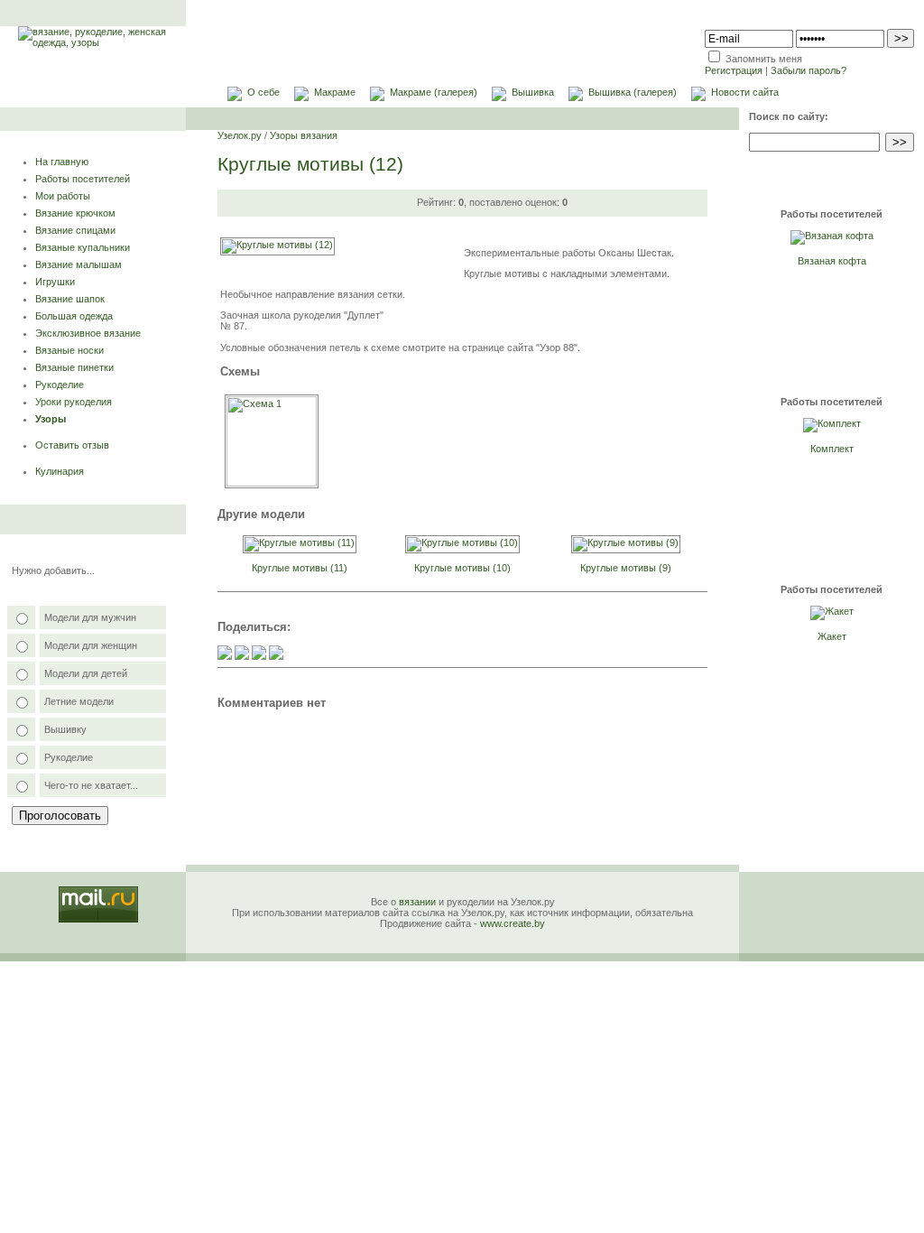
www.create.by (512, 923)
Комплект (832, 448)
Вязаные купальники (82, 247)
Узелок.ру (239, 135)
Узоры (50, 418)
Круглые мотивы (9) (625, 567)
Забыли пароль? (808, 70)
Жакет (832, 636)
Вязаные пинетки (74, 367)
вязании (417, 901)
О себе (263, 92)
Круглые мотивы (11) (299, 567)
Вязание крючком (75, 213)
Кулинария (59, 471)
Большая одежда (74, 316)
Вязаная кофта (832, 260)
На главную (61, 161)
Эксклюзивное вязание (88, 333)
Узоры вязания (303, 135)
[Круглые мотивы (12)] (277, 244)
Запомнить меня (763, 58)
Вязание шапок (70, 298)
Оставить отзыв (72, 445)
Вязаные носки (69, 350)
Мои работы (62, 195)
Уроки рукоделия (73, 401)
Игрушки (55, 281)
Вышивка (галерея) (632, 92)
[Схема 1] (272, 482)
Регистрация (733, 70)
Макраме (335, 92)
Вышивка (533, 92)
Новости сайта (745, 92)
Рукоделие (59, 384)
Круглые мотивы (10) (462, 567)
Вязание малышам (78, 264)
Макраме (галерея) (433, 92)
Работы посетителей (82, 178)
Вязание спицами (75, 230)
